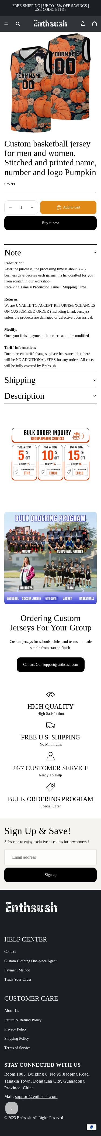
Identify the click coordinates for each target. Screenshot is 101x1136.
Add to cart (71, 207)
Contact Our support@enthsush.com (50, 665)
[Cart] (94, 24)
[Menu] (6, 24)
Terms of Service (17, 1048)
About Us (11, 1011)
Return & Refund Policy (22, 1020)
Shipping (20, 380)
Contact (10, 952)
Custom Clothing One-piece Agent (30, 961)
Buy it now (50, 223)
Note (12, 252)
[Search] (18, 24)
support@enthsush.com (36, 1096)
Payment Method (17, 970)
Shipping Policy (16, 1038)
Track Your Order (18, 980)
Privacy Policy (15, 1029)
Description (24, 396)
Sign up (51, 875)
